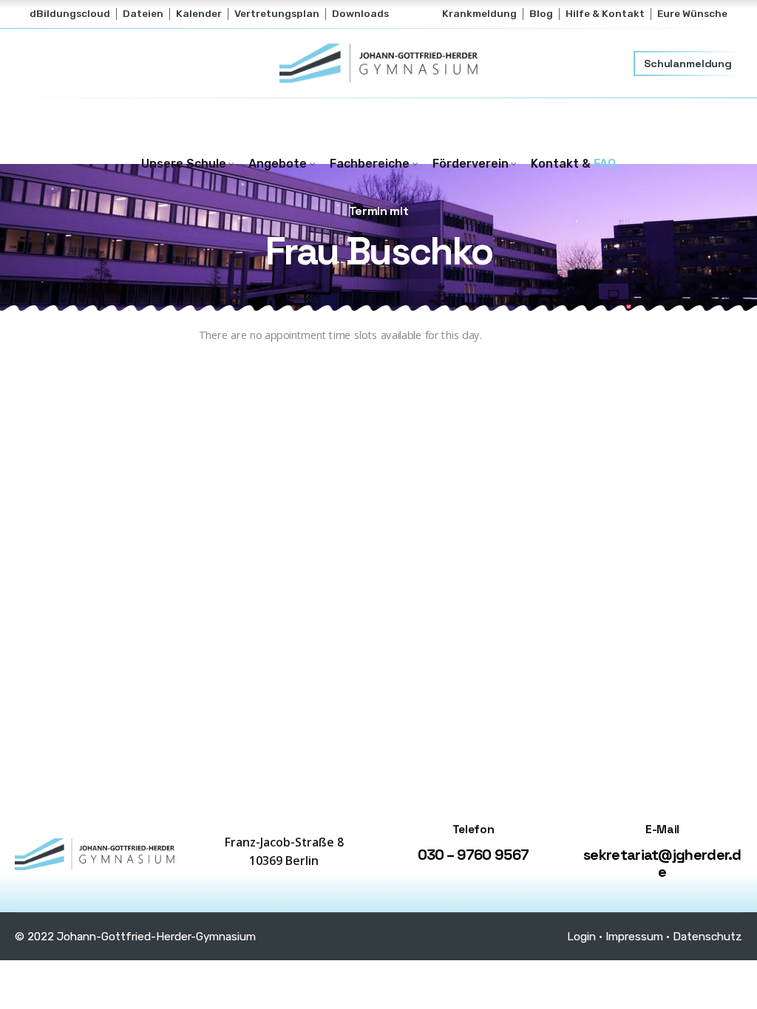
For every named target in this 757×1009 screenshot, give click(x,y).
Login (581, 936)
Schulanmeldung (688, 63)
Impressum (634, 936)
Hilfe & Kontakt (605, 13)
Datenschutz (707, 936)
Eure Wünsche (692, 13)
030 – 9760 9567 (473, 854)
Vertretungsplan (276, 13)
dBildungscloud (70, 13)
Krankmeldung (479, 13)
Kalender (199, 13)
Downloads (360, 13)
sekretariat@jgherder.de (662, 863)
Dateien (143, 13)
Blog (541, 13)
